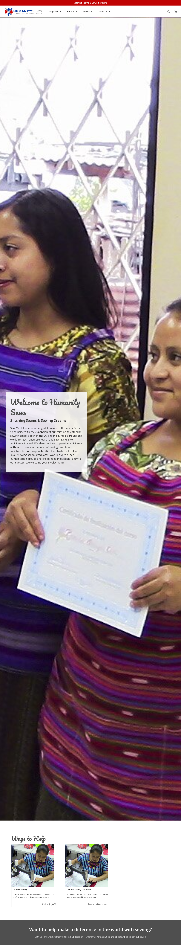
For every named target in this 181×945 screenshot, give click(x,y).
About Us (102, 11)
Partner (71, 11)
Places (86, 11)
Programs (53, 11)
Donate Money (20, 889)
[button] (168, 11)
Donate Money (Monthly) (79, 889)
